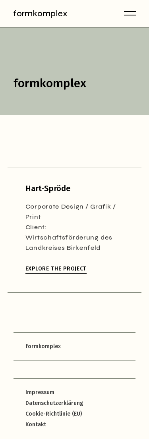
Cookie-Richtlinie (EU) (53, 413)
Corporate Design (54, 206)
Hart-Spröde (47, 188)
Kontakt (35, 424)
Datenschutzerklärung (54, 403)
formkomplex (40, 14)
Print (33, 216)
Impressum (39, 392)
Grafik (100, 206)
